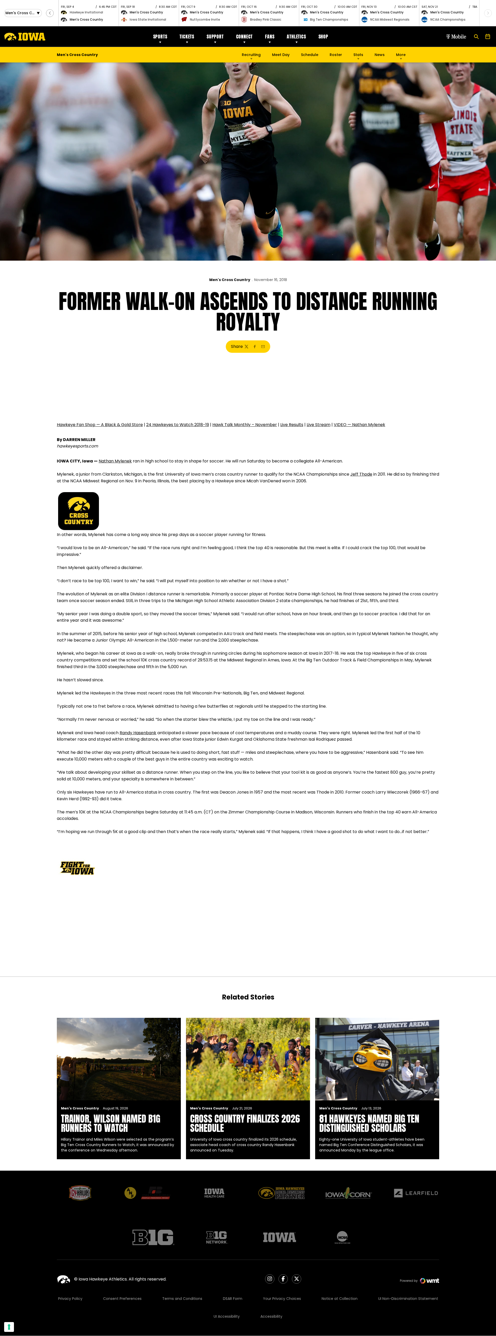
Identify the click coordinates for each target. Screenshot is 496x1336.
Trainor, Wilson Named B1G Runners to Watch (110, 1123)
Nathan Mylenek (115, 461)
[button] (50, 13)
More (401, 54)
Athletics (296, 36)
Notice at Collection (340, 1298)
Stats (358, 54)
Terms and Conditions (182, 1298)
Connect (244, 36)
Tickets (187, 36)
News (380, 54)
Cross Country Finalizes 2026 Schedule (245, 1123)
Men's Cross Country (229, 279)
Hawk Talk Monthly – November (244, 425)
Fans (269, 36)
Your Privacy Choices (282, 1298)
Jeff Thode (361, 474)
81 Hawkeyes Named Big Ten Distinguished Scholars (369, 1123)
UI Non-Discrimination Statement (408, 1298)
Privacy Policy (70, 1298)
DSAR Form (232, 1298)
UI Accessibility (227, 1316)
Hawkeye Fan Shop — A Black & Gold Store (100, 425)
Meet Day (281, 54)
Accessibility (271, 1316)
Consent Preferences (122, 1298)
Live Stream (318, 425)
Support (215, 36)
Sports (160, 36)
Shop (323, 36)
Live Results (291, 425)
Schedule (309, 54)
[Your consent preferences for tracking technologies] (9, 1327)
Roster (336, 54)
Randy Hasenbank (138, 733)
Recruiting (251, 54)
